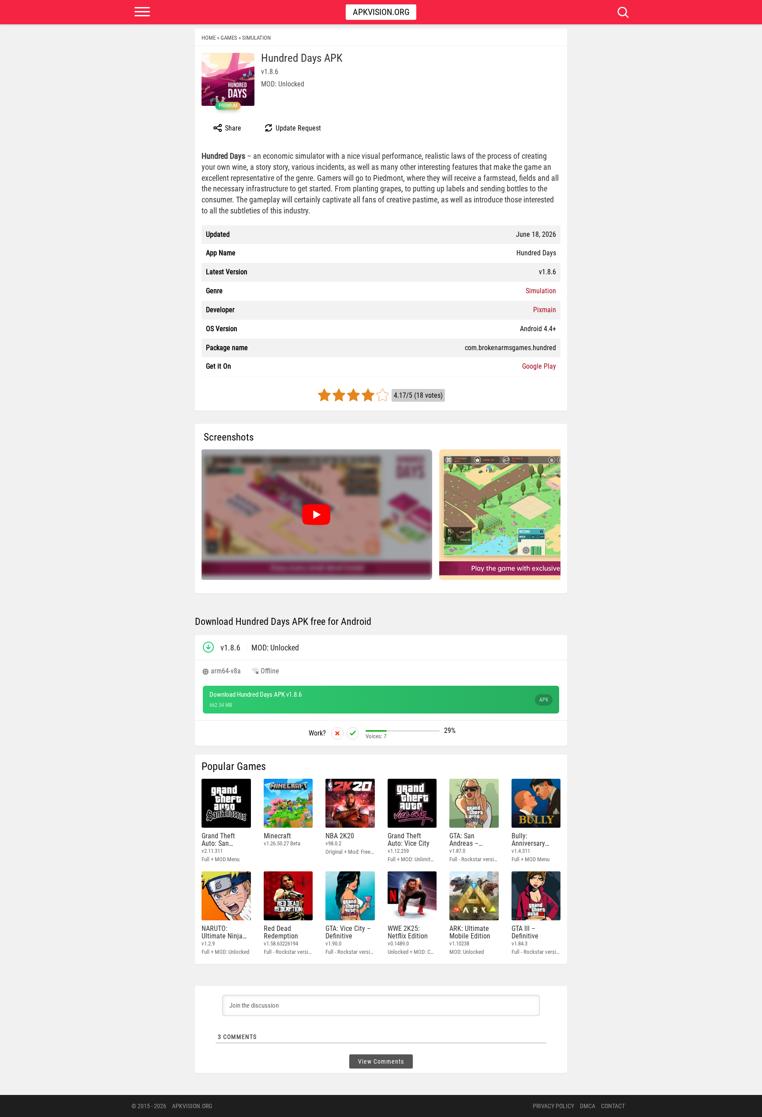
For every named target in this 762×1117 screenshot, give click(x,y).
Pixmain (544, 310)
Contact (613, 1106)
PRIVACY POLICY (553, 1106)
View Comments (381, 1061)
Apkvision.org (381, 12)
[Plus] (353, 733)
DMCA (587, 1106)
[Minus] (337, 733)
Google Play (539, 366)
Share (232, 128)
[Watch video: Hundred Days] (316, 515)
